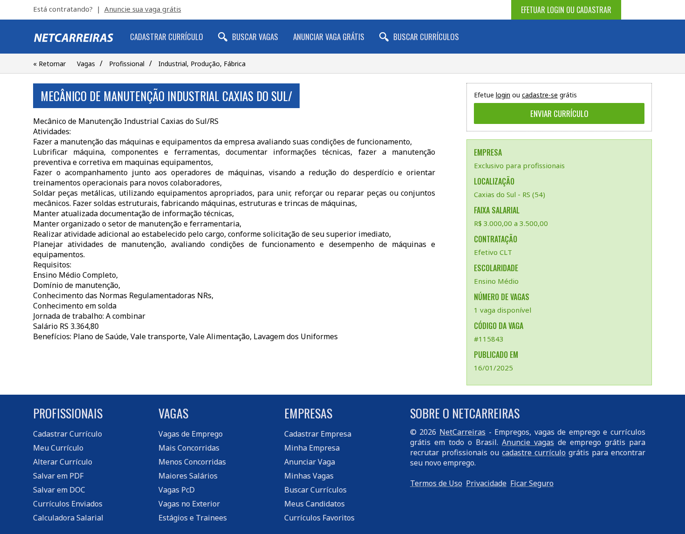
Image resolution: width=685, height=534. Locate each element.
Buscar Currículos (426, 36)
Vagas (86, 63)
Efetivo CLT (493, 252)
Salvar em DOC (59, 490)
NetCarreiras (462, 432)
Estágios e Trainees (192, 518)
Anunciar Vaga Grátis (328, 36)
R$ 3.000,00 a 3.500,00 (511, 223)
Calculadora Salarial (68, 518)
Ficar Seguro (532, 483)
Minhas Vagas (309, 476)
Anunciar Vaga (309, 462)
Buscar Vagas (255, 36)
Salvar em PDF (58, 476)
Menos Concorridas (192, 462)
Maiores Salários (188, 476)
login (503, 94)
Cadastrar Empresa (317, 434)
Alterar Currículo (62, 462)
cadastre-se (540, 94)
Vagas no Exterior (189, 504)
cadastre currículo (534, 452)
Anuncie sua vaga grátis (142, 9)
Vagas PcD (176, 490)
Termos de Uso (436, 483)
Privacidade (486, 483)
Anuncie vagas (528, 442)
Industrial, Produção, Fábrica (202, 63)
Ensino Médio (496, 281)
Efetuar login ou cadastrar (566, 9)
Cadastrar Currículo (166, 36)
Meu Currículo (58, 448)
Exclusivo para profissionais (519, 165)
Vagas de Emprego (190, 434)
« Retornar (49, 63)
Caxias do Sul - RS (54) (509, 194)
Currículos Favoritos (319, 518)
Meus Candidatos (314, 504)
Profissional (126, 63)
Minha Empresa (312, 448)
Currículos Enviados (68, 504)
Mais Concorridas (188, 448)
